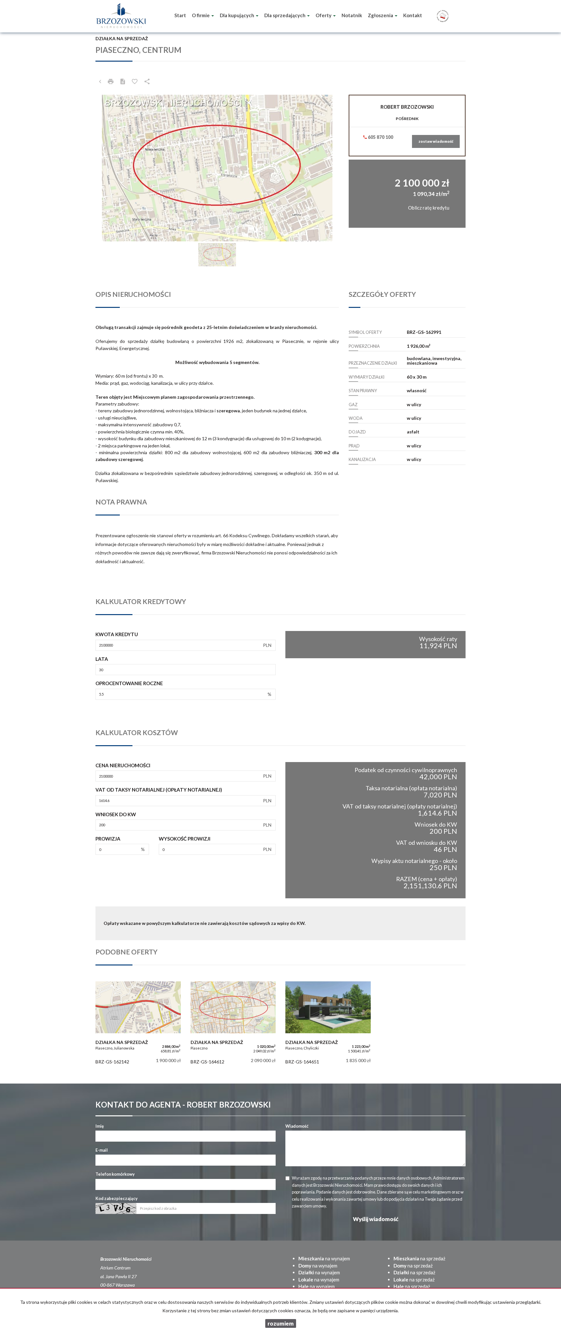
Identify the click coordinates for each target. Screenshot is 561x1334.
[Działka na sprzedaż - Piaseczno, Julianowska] (138, 1024)
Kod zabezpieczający (116, 1198)
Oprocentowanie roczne (129, 683)
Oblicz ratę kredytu (428, 208)
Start (180, 15)
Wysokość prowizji (184, 839)
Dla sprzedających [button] (285, 15)
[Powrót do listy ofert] (100, 81)
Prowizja (107, 839)
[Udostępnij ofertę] (147, 81)
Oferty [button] (324, 15)
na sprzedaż (419, 1258)
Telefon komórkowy (115, 1174)
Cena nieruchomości (122, 765)
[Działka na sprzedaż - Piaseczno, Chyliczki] (328, 1024)
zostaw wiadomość (435, 141)
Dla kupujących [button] (237, 15)
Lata (101, 659)
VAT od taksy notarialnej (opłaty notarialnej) (158, 790)
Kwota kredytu (116, 634)
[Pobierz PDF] (123, 81)
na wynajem (324, 1258)
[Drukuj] (110, 81)
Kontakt (412, 15)
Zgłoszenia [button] (381, 15)
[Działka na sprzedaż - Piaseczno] (233, 1024)
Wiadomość (296, 1126)
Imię (99, 1126)
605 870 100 (380, 137)
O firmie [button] (201, 15)
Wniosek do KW (115, 814)
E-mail (101, 1150)
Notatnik (352, 15)
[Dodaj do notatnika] (134, 81)
